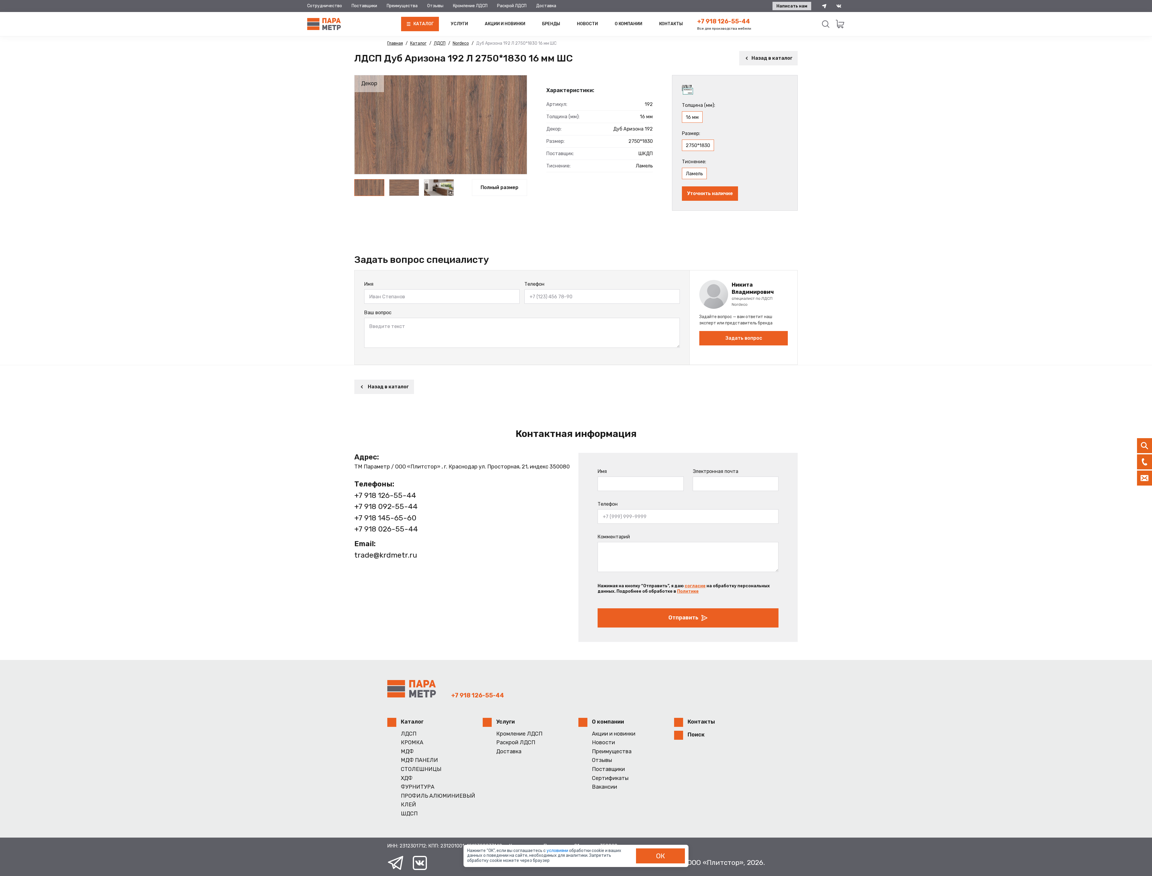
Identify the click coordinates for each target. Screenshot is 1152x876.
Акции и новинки (505, 23)
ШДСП (409, 814)
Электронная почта (715, 471)
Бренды (551, 23)
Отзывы (435, 5)
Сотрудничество (324, 5)
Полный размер (499, 187)
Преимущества (402, 5)
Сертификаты (610, 778)
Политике (688, 591)
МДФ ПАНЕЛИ (419, 760)
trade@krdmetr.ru (385, 555)
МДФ (407, 751)
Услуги (459, 23)
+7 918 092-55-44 (386, 506)
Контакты (671, 23)
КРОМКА (412, 742)
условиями (558, 850)
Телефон (534, 284)
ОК (660, 856)
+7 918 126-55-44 (723, 21)
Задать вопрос (743, 338)
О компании (628, 23)
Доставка (546, 5)
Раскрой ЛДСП (511, 5)
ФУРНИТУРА (417, 787)
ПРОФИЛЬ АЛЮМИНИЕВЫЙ (438, 796)
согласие (695, 586)
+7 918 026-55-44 (386, 529)
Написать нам (791, 6)
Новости (587, 23)
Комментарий (614, 537)
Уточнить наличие (710, 193)
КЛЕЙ (408, 805)
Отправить (683, 617)
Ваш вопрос (378, 312)
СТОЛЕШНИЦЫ (421, 769)
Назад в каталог (772, 58)
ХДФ (406, 778)
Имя (369, 284)
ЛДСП (408, 734)
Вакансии (604, 787)
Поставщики (364, 5)
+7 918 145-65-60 (385, 517)
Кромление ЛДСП (470, 5)
